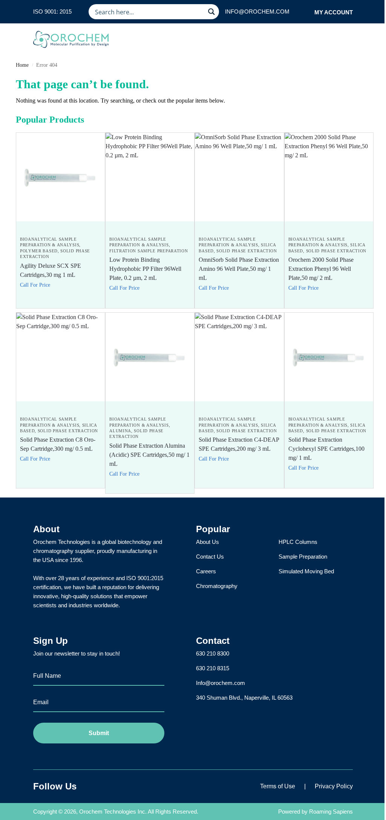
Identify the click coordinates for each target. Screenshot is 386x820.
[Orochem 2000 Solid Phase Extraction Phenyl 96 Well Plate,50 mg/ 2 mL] (329, 177)
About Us (207, 542)
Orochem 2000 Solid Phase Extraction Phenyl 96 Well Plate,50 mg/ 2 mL (321, 268)
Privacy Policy (334, 786)
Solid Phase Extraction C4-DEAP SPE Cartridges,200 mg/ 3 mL (239, 444)
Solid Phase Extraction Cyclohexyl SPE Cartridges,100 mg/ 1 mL (326, 448)
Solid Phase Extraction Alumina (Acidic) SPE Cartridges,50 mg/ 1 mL (149, 454)
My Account (333, 12)
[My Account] (306, 12)
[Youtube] (131, 786)
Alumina (120, 430)
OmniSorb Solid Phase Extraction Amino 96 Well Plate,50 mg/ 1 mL (239, 268)
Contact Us (210, 556)
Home (22, 65)
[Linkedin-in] (112, 786)
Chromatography (216, 586)
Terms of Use (277, 786)
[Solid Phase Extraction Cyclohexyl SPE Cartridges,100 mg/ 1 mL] (329, 357)
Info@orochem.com (220, 683)
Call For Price (35, 285)
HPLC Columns (298, 542)
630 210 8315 (212, 668)
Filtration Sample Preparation (148, 251)
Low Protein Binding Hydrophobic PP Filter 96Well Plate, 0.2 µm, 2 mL (145, 268)
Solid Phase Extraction (246, 251)
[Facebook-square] (93, 786)
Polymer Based (39, 251)
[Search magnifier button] (211, 11)
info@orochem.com (257, 11)
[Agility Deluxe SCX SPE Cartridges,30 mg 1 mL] (60, 177)
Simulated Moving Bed (306, 571)
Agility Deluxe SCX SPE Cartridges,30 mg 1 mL (50, 270)
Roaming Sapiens (331, 811)
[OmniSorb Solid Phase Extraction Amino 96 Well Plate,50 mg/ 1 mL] (239, 177)
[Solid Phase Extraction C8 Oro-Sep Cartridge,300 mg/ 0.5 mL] (60, 357)
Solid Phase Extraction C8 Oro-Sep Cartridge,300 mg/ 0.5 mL (57, 444)
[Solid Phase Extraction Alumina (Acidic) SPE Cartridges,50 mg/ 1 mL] (150, 357)
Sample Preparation (303, 556)
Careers (206, 571)
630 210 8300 (212, 653)
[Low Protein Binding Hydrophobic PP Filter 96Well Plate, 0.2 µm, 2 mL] (150, 177)
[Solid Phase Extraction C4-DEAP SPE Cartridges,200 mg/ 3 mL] (239, 357)
